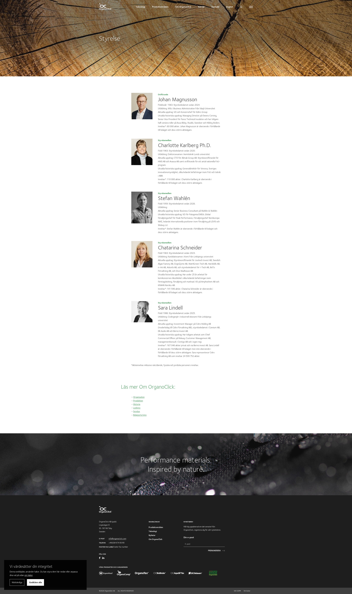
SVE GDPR (237, 591)
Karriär (201, 7)
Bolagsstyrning (139, 415)
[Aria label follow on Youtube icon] (100, 558)
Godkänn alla (35, 582)
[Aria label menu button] (251, 6)
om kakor (28, 575)
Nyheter (152, 535)
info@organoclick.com (117, 538)
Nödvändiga (17, 582)
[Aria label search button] (241, 6)
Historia (136, 404)
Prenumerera (214, 550)
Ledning (136, 408)
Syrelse (136, 411)
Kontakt (215, 7)
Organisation (139, 397)
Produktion (138, 400)
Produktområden (160, 7)
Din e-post (189, 537)
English (229, 7)
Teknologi (140, 7)
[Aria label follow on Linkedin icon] (103, 558)
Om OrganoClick (183, 7)
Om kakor (247, 591)
